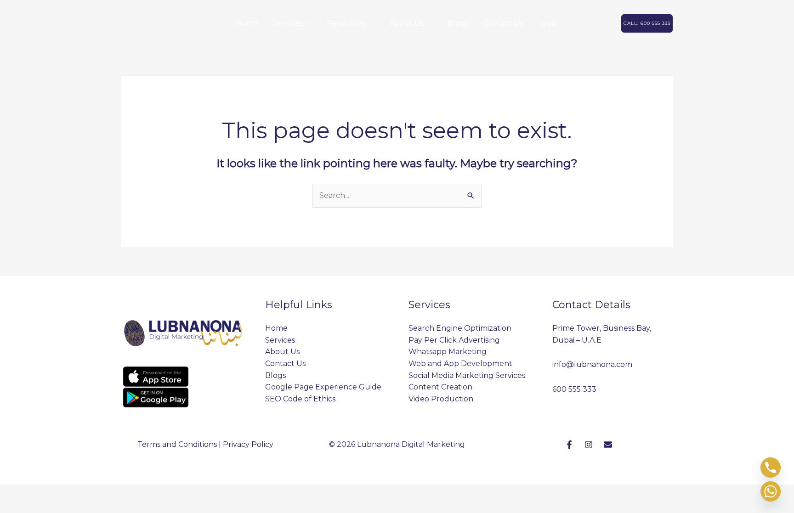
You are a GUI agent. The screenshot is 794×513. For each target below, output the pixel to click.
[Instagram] (588, 444)
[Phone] (770, 467)
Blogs (458, 23)
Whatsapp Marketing (447, 351)
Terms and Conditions (177, 444)
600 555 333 (574, 389)
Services (288, 23)
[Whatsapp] (770, 491)
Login (548, 23)
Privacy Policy (248, 444)
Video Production (440, 399)
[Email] (608, 444)
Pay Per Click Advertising (454, 340)
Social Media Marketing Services (466, 375)
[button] (647, 23)
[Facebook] (569, 444)
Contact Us (503, 23)
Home (247, 23)
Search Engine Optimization (459, 328)
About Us (406, 23)
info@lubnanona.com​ (592, 364)
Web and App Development (460, 363)
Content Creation (440, 387)
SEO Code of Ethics (300, 399)
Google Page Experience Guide (323, 387)
